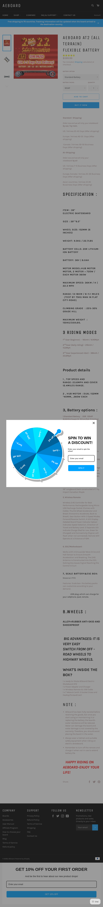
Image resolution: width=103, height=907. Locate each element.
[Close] (94, 423)
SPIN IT (81, 468)
